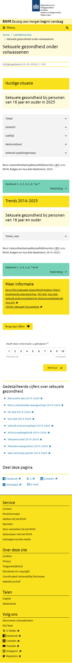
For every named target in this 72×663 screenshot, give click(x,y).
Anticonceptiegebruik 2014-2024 (29, 432)
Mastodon (21, 656)
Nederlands (9, 603)
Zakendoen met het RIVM (17, 534)
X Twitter (20, 630)
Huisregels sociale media (17, 539)
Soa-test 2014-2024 (21, 418)
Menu (11, 28)
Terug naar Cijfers (14, 326)
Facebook (21, 635)
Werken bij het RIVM (14, 519)
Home (6, 34)
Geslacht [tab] (10, 127)
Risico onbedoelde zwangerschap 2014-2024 (35, 405)
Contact (7, 508)
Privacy (7, 561)
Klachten (8, 524)
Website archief (11, 581)
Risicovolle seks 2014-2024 (25, 398)
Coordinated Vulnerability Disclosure (24, 576)
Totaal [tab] (9, 118)
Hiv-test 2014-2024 (21, 412)
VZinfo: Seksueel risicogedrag (23, 306)
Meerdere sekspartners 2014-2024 (29, 446)
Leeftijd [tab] (9, 135)
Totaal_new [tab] (12, 236)
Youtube (20, 646)
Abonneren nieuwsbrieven (18, 620)
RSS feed (8, 625)
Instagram (21, 651)
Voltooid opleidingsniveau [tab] (20, 152)
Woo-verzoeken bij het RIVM (19, 529)
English (7, 598)
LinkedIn (20, 640)
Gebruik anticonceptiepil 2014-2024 (30, 425)
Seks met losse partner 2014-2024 (29, 453)
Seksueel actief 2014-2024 (25, 439)
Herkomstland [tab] (13, 144)
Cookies (7, 556)
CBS (57, 165)
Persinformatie (11, 514)
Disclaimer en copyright (16, 571)
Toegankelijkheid (13, 566)
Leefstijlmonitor (22, 34)
